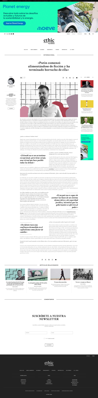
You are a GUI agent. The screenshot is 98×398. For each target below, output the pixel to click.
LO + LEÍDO (72, 49)
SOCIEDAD (42, 49)
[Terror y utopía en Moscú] (83, 274)
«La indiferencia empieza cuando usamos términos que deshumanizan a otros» (87, 126)
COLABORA (11, 108)
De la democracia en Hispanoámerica (87, 109)
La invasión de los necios (77, 0)
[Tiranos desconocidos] (60, 274)
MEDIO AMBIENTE (34, 49)
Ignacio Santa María (11, 85)
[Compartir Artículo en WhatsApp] (73, 78)
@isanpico (11, 86)
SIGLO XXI (26, 49)
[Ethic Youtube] (11, 33)
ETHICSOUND (74, 379)
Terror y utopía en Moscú (83, 282)
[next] (95, 1)
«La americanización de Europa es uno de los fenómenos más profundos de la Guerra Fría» (15, 283)
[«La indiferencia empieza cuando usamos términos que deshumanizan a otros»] (87, 120)
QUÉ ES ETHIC (23, 379)
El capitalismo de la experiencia (15, 0)
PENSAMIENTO (50, 49)
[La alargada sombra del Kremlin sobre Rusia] (38, 275)
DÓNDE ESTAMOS (49, 383)
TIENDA (49, 379)
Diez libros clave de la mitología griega (40, 0)
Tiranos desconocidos (60, 282)
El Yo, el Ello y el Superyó (27, 0)
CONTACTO (23, 382)
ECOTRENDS (68, 370)
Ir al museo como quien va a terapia (90, 0)
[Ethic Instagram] (9, 33)
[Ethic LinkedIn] (13, 33)
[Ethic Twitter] (7, 33)
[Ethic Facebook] (5, 33)
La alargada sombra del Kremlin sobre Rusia (37, 283)
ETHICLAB (23, 383)
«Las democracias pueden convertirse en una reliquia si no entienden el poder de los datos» (87, 90)
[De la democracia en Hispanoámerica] (87, 104)
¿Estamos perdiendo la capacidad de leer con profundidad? (60, 0)
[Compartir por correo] (77, 78)
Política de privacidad (51, 338)
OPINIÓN (57, 49)
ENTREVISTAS (64, 49)
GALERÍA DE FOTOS (74, 382)
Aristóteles (51, 169)
